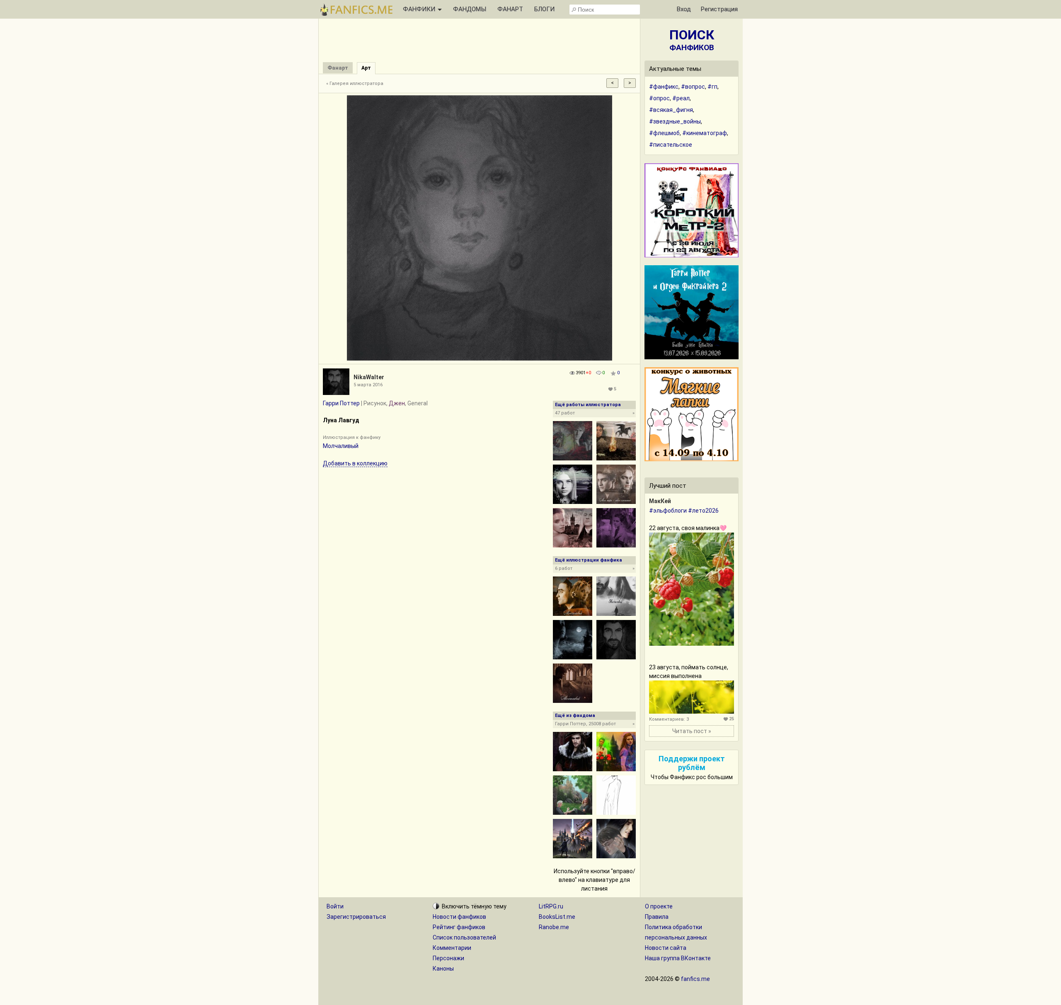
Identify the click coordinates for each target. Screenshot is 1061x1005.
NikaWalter (369, 377)
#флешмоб (664, 133)
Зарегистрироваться (356, 916)
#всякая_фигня (671, 110)
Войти (335, 906)
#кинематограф (704, 133)
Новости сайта (665, 947)
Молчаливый (341, 446)
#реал (681, 98)
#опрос (659, 98)
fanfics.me (695, 979)
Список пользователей (464, 937)
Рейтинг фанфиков (459, 927)
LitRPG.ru (551, 906)
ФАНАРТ (510, 9)
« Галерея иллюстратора (354, 83)
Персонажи (448, 958)
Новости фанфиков (459, 916)
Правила (657, 916)
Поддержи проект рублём (692, 763)
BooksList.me (557, 916)
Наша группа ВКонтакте (678, 958)
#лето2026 (703, 510)
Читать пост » (691, 731)
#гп (712, 86)
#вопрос (693, 86)
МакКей (660, 501)
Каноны (443, 968)
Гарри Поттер (341, 403)
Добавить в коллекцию (355, 463)
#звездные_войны (675, 121)
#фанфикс (663, 86)
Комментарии (452, 947)
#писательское (670, 144)
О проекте (659, 906)
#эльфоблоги (668, 510)
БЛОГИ (544, 9)
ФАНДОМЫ (469, 9)
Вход (684, 9)
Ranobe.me (554, 927)
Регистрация (719, 9)
